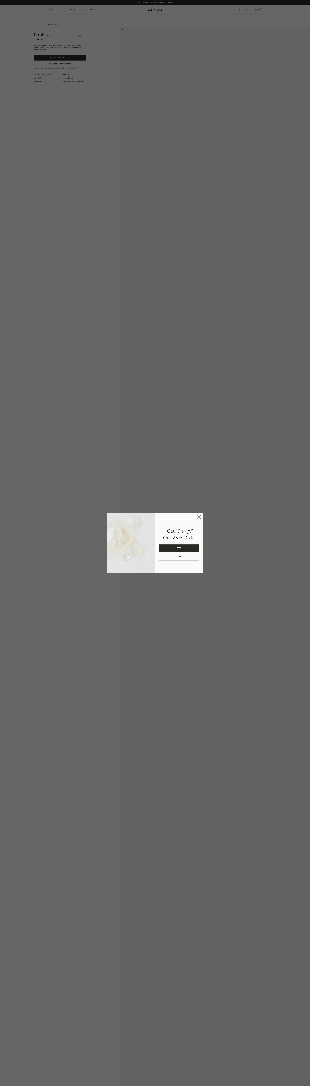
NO (179, 556)
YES (179, 548)
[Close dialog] (199, 517)
